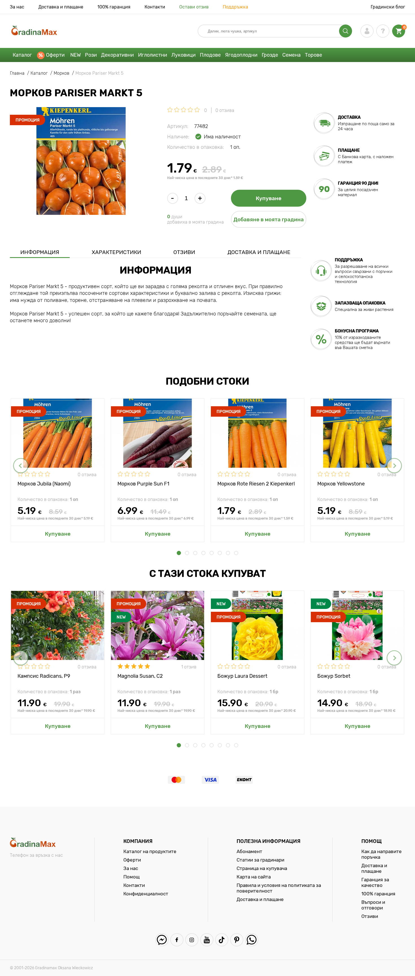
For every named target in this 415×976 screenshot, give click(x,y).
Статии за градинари (260, 860)
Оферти (55, 55)
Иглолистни (152, 55)
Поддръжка (235, 7)
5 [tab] (211, 553)
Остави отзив (194, 7)
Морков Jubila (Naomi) (44, 484)
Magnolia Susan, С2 (140, 676)
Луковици (183, 55)
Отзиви (184, 252)
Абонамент (249, 851)
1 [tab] (179, 553)
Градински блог (388, 7)
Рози (91, 55)
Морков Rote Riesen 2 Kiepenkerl (256, 484)
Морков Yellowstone (341, 484)
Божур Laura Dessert (242, 676)
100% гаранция (113, 7)
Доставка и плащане (60, 7)
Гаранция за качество (375, 882)
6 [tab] (220, 553)
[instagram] (191, 939)
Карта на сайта (254, 877)
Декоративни (117, 55)
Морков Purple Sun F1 (143, 484)
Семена (291, 55)
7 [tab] (228, 553)
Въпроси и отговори (373, 905)
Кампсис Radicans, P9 (44, 676)
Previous (20, 465)
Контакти (155, 7)
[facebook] (177, 939)
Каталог (22, 55)
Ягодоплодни (241, 55)
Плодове (210, 55)
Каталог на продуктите (149, 851)
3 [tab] (195, 553)
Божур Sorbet (333, 676)
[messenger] (162, 939)
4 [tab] (203, 553)
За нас (17, 7)
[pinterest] (236, 939)
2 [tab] (187, 553)
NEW (75, 55)
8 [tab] (236, 553)
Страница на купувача (262, 868)
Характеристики (116, 252)
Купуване (268, 198)
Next (394, 465)
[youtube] (206, 939)
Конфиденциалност (145, 893)
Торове (313, 55)
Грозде (270, 55)
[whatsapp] (251, 939)
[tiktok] (221, 939)
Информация (39, 252)
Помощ (131, 877)
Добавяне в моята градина (268, 219)
